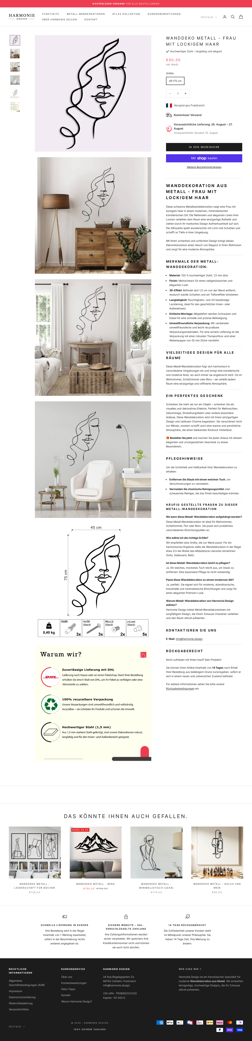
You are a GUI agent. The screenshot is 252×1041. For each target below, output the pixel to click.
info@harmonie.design (189, 638)
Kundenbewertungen (164, 14)
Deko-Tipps (68, 989)
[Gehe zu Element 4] (15, 80)
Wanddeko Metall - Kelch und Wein (217, 886)
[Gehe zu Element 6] (15, 107)
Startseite (50, 14)
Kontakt (91, 19)
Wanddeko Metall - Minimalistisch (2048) (156, 886)
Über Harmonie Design (59, 19)
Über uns (66, 976)
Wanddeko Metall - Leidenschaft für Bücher (34, 886)
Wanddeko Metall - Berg (95, 884)
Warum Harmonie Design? (76, 1001)
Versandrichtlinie (19, 1009)
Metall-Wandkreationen (86, 14)
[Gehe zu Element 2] (15, 53)
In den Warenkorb (204, 147)
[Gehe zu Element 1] (15, 40)
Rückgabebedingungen (180, 688)
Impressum (15, 991)
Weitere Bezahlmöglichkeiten (204, 167)
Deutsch (207, 17)
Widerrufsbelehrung (21, 1003)
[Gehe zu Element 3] (15, 67)
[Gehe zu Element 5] (15, 93)
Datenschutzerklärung (22, 997)
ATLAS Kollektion (126, 14)
